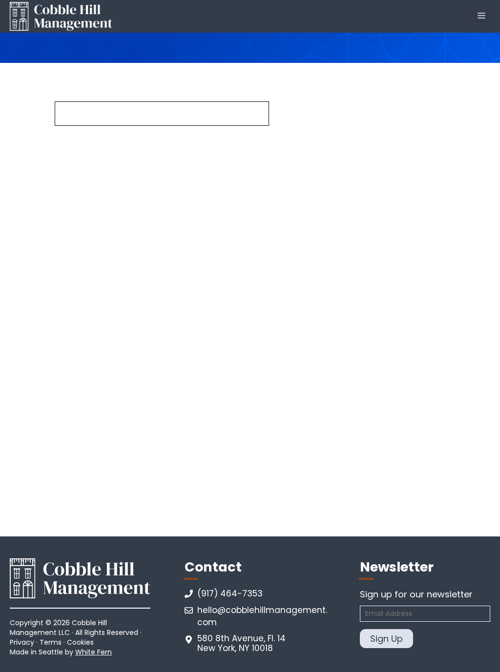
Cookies (80, 642)
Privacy (22, 642)
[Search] (291, 113)
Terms (51, 642)
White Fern (93, 652)
